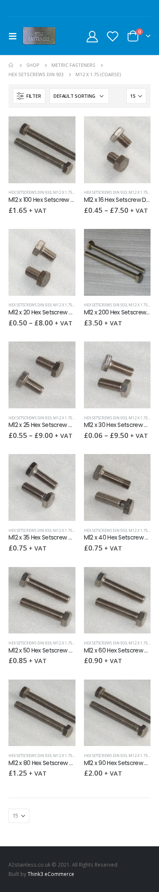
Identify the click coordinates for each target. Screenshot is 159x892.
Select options (136, 130)
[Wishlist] (112, 36)
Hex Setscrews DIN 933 (29, 192)
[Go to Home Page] (11, 65)
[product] (41, 149)
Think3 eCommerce (51, 873)
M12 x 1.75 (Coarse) (70, 192)
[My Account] (92, 36)
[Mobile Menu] (15, 36)
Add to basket (61, 130)
